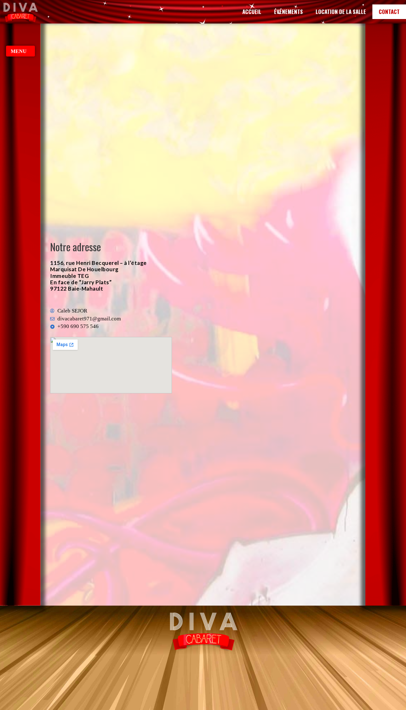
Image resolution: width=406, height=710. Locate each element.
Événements (288, 12)
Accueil (251, 12)
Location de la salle (341, 12)
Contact (389, 12)
